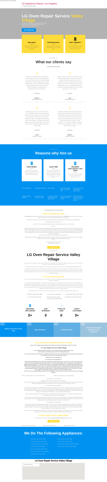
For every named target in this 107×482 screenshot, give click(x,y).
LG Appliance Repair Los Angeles (39, 3)
